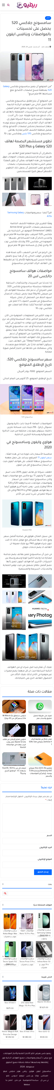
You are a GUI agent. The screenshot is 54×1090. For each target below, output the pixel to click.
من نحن (17, 1080)
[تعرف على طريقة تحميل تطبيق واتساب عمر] (40, 706)
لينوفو (21, 1076)
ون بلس (29, 1076)
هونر (18, 1071)
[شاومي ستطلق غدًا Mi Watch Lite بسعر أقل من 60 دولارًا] (14, 706)
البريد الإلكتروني (45, 848)
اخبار (48, 18)
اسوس (14, 1076)
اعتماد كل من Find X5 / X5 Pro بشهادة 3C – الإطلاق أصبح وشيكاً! (14, 771)
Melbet (27, 1085)
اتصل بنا (9, 1080)
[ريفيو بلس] (27, 5)
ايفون (38, 1071)
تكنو (7, 1076)
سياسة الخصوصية (30, 1080)
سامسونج (46, 1071)
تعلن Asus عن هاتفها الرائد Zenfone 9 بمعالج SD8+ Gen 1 (40, 742)
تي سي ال (44, 1080)
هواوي (31, 1071)
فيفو (5, 1071)
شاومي (12, 1071)
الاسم (49, 836)
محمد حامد (45, 47)
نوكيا (37, 1076)
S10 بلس (26, 134)
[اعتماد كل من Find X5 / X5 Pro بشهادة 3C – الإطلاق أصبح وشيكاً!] (14, 759)
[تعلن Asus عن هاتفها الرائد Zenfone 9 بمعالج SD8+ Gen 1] (40, 730)
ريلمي (24, 1071)
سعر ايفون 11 (45, 458)
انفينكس (44, 1076)
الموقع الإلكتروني (45, 859)
